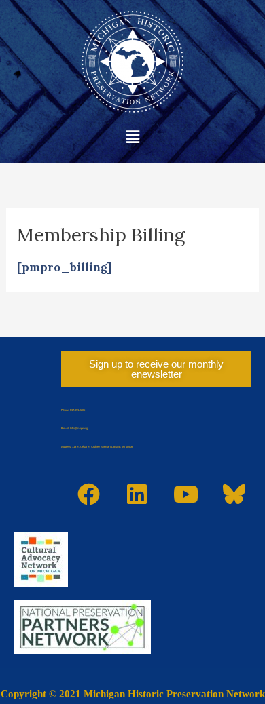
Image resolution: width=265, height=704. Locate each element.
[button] (132, 136)
